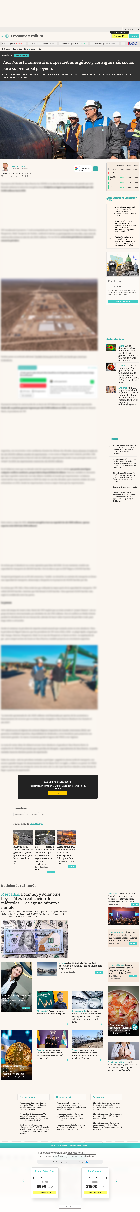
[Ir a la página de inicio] (7, 36)
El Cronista (6, 49)
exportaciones (32, 814)
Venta (129, 165)
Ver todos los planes (70, 1207)
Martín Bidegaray (18, 166)
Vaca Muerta (36, 49)
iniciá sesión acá (88, 1156)
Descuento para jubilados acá (59, 1145)
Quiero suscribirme (45, 1192)
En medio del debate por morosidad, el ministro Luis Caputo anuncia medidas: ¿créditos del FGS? (125, 211)
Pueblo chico (116, 281)
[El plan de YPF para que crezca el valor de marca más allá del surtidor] (16, 987)
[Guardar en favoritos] (95, 168)
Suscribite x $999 (120, 36)
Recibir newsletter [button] (124, 301)
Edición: (131, 29)
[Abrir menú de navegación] (2, 36)
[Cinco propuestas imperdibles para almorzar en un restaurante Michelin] (123, 1011)
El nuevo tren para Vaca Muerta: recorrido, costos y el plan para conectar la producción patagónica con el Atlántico (125, 226)
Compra (135, 165)
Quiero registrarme (58, 793)
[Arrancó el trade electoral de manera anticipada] (52, 1000)
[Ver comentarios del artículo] (26, 176)
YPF (42, 814)
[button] (135, 1027)
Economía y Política (20, 49)
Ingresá (134, 36)
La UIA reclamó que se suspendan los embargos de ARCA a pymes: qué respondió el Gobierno (125, 241)
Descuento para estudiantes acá (79, 1145)
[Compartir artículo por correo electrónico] (22, 176)
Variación (120, 165)
